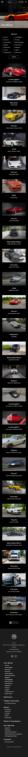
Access (7, 713)
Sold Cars (8, 697)
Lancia (7, 687)
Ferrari (7, 665)
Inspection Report (10, 732)
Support (7, 728)
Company (8, 709)
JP (19, 2)
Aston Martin (9, 673)
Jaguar (7, 689)
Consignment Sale (11, 736)
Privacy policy (9, 742)
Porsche (7, 671)
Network (7, 711)
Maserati (8, 685)
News (7, 716)
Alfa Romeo (8, 683)
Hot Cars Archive (10, 703)
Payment (8, 730)
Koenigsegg (8, 679)
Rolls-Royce (9, 681)
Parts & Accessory (12, 721)
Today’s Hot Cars (11, 701)
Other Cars (8, 693)
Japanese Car (9, 691)
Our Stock (8, 663)
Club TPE (8, 718)
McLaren (8, 669)
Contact (7, 739)
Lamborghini (9, 667)
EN (22, 2)
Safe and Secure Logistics (13, 734)
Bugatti (7, 677)
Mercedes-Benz (10, 675)
